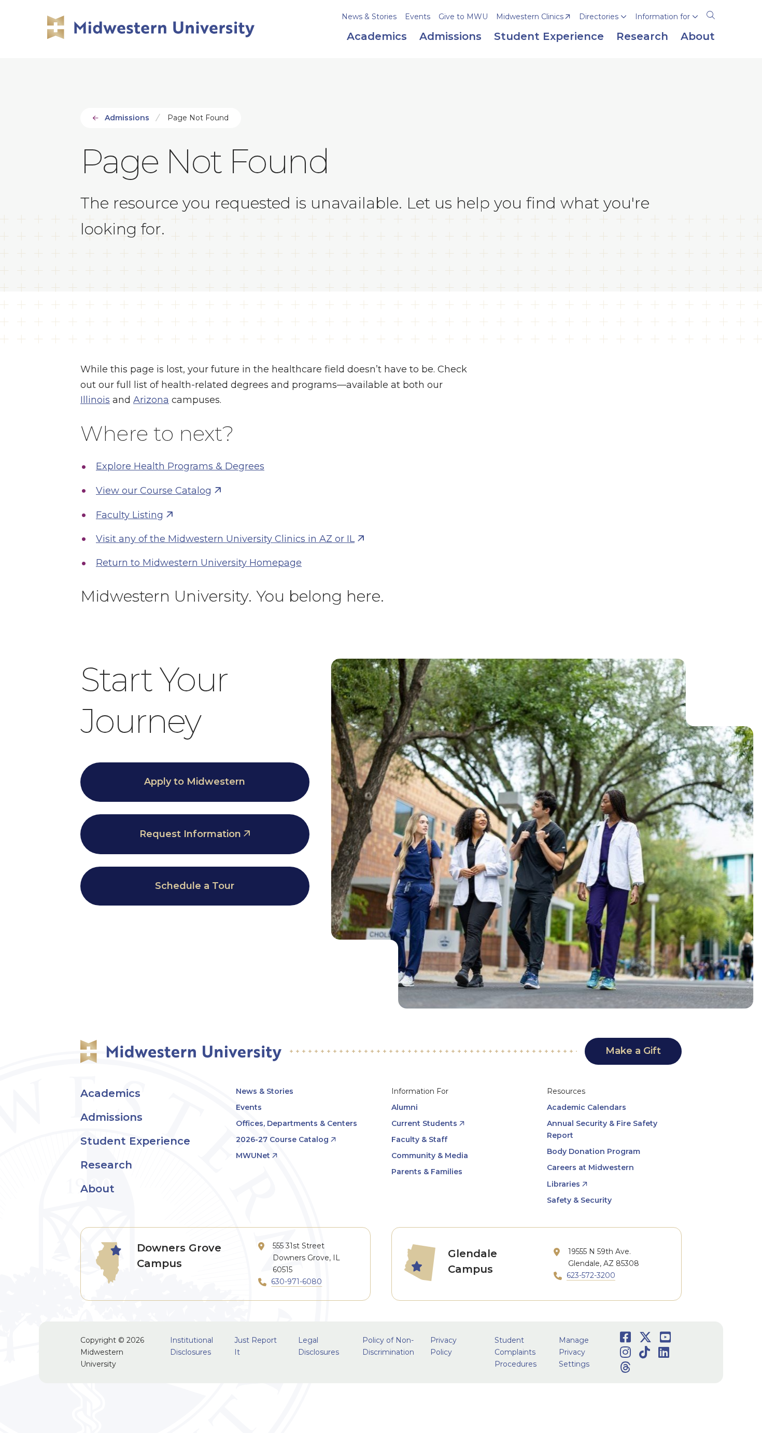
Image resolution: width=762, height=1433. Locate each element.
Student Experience (135, 1141)
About (97, 1188)
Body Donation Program (593, 1151)
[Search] (711, 13)
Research (106, 1165)
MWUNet (253, 1155)
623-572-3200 (591, 1275)
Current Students (424, 1123)
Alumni (404, 1107)
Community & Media (429, 1155)
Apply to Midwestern (194, 781)
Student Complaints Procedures (516, 1352)
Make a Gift (633, 1050)
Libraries (563, 1184)
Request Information (190, 834)
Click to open (603, 31)
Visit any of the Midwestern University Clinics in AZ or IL (225, 539)
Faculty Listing (129, 515)
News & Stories (369, 16)
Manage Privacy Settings (574, 1352)
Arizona (151, 400)
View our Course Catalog (153, 490)
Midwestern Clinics (529, 16)
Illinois (95, 400)
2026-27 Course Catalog (282, 1139)
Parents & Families (426, 1171)
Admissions (127, 117)
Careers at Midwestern (590, 1167)
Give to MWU (463, 16)
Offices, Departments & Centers (296, 1123)
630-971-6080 (296, 1281)
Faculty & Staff (419, 1139)
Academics (110, 1093)
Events (417, 16)
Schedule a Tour (194, 886)
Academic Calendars (586, 1107)
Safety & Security (579, 1200)
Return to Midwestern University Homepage (199, 562)
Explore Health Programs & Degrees (180, 466)
